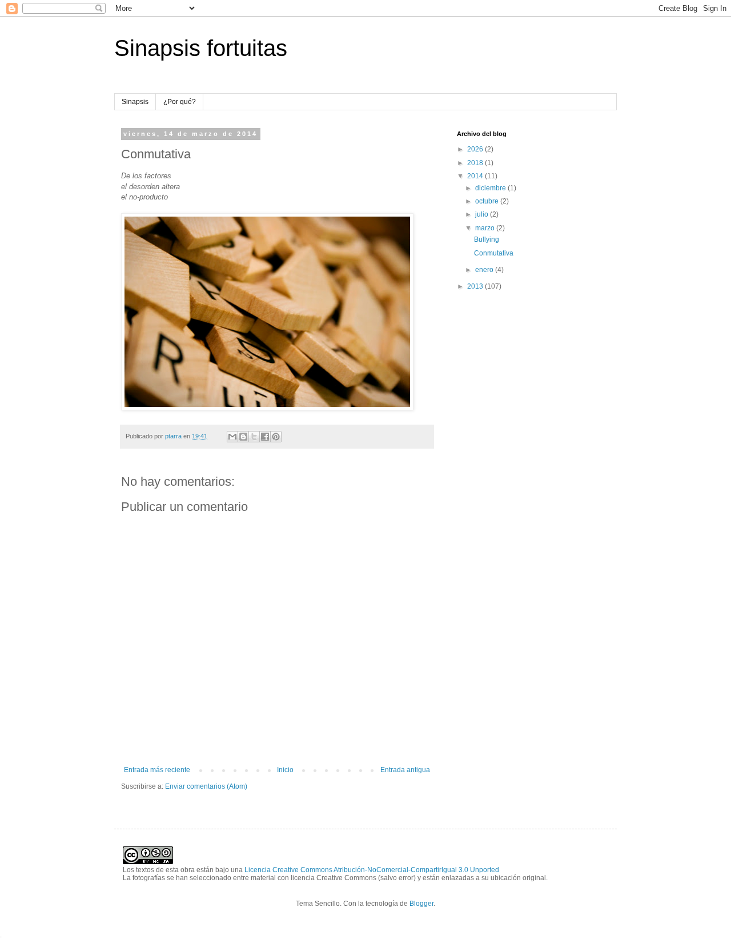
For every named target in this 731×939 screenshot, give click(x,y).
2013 (476, 286)
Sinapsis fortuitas (200, 48)
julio (482, 214)
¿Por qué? (179, 102)
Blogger (421, 904)
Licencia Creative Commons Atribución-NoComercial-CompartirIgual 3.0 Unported (371, 870)
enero (485, 270)
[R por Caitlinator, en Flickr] (267, 407)
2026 (476, 149)
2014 (476, 176)
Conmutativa (493, 253)
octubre (487, 201)
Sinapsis (135, 102)
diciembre (491, 188)
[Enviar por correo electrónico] (232, 436)
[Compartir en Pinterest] (276, 436)
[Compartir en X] (254, 436)
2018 (476, 163)
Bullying (486, 239)
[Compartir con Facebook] (265, 436)
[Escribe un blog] (243, 436)
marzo (485, 228)
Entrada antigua (405, 770)
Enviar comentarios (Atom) (206, 786)
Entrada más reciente (157, 770)
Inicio (285, 770)
